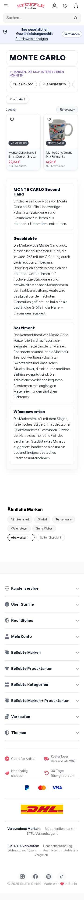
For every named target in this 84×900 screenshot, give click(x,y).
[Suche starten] (75, 18)
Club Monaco (23, 84)
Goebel (42, 519)
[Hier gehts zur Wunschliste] (65, 5)
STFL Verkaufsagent (42, 833)
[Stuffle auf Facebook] (35, 876)
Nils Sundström (54, 84)
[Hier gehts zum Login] (54, 5)
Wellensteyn (19, 528)
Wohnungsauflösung (23, 850)
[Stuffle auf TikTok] (61, 876)
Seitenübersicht (50, 537)
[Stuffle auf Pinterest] (48, 876)
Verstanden (72, 34)
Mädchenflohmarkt (59, 829)
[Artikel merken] (12, 119)
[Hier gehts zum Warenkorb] (75, 5)
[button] (6, 6)
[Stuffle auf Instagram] (22, 876)
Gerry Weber (44, 528)
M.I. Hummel (20, 519)
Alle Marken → (21, 537)
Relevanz (67, 109)
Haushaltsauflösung (57, 846)
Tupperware (63, 519)
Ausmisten (51, 850)
